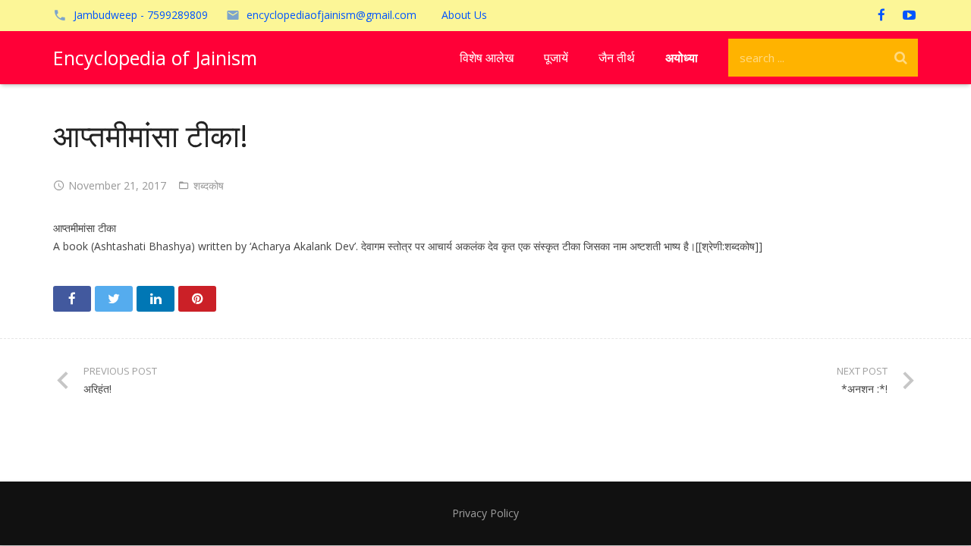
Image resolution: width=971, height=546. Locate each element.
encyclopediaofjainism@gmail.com (331, 15)
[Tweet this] (114, 299)
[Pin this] (197, 299)
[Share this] (72, 299)
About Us (464, 15)
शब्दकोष (208, 185)
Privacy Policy (485, 513)
